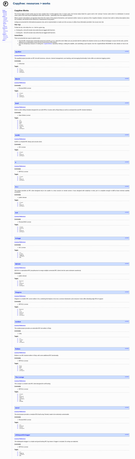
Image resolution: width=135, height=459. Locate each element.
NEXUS (17, 264)
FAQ (4, 29)
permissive (5, 21)
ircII (16, 213)
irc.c (16, 187)
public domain (4, 23)
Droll (17, 103)
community (5, 37)
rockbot (18, 322)
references (5, 31)
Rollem (17, 349)
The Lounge (19, 377)
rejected (5, 14)
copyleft (5, 19)
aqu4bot (18, 52)
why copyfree (5, 26)
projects (5, 38)
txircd (17, 408)
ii (15, 162)
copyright (5, 18)
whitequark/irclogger (22, 435)
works (4, 32)
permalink (127, 51)
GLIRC (17, 135)
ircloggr (18, 238)
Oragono (18, 292)
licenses (5, 13)
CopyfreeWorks (47, 43)
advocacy (5, 35)
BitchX (17, 79)
